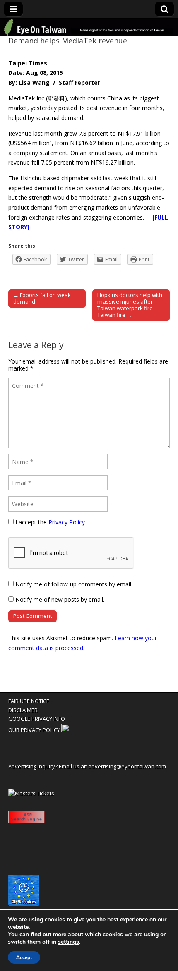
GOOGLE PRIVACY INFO (36, 718)
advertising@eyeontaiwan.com (127, 766)
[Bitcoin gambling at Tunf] (92, 730)
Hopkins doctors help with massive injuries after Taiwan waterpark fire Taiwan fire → (129, 304)
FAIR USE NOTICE (28, 701)
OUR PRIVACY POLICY (34, 730)
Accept (24, 957)
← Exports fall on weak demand (42, 298)
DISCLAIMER (23, 710)
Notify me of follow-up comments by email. (73, 584)
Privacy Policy (66, 522)
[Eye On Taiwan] (89, 27)
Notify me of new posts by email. (59, 599)
